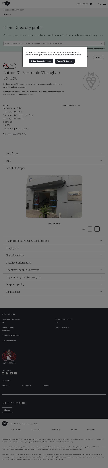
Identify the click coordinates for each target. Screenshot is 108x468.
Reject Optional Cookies (41, 61)
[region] (54, 57)
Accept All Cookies (64, 61)
